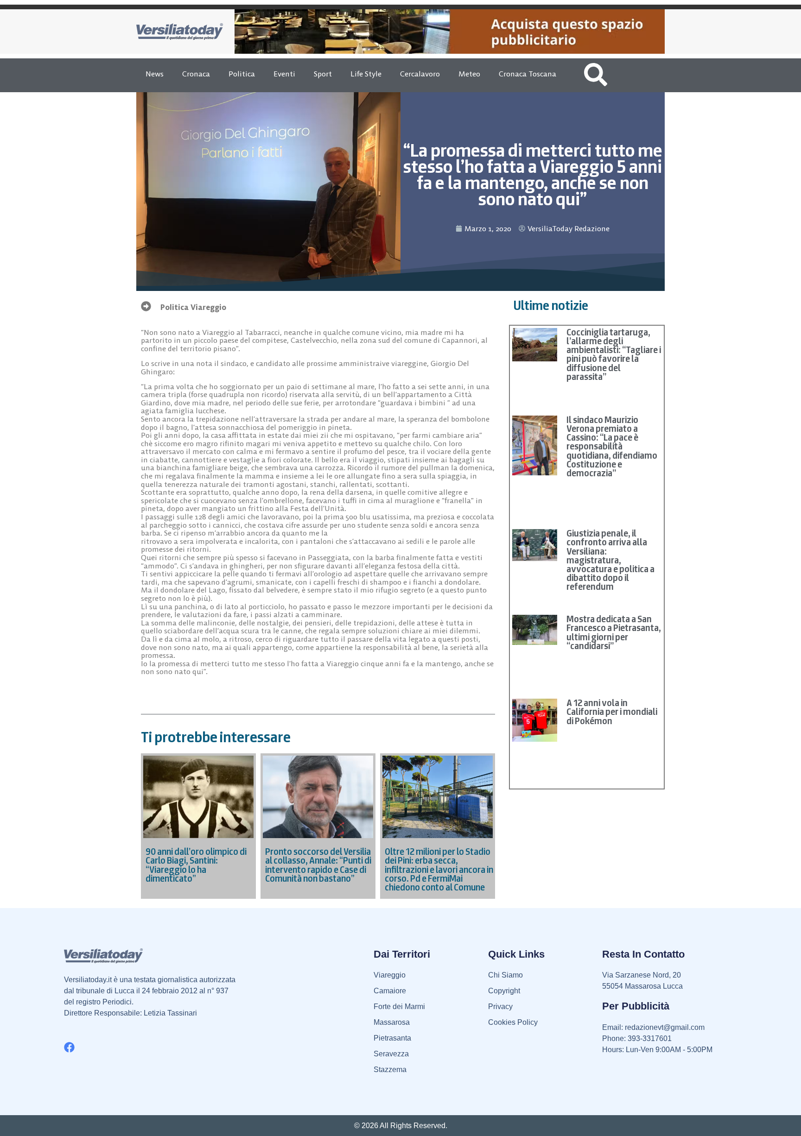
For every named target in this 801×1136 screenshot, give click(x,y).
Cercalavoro (420, 73)
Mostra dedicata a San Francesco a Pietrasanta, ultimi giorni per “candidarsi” (613, 632)
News (155, 73)
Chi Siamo (505, 975)
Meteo (469, 73)
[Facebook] (69, 1047)
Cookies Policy (513, 1022)
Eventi (284, 73)
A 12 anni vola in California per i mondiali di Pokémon (611, 711)
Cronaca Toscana (527, 73)
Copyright (504, 991)
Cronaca (196, 73)
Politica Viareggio (193, 307)
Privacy (500, 1006)
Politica (242, 73)
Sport (323, 73)
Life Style (365, 73)
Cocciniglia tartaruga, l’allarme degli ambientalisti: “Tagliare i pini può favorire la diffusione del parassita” (613, 354)
